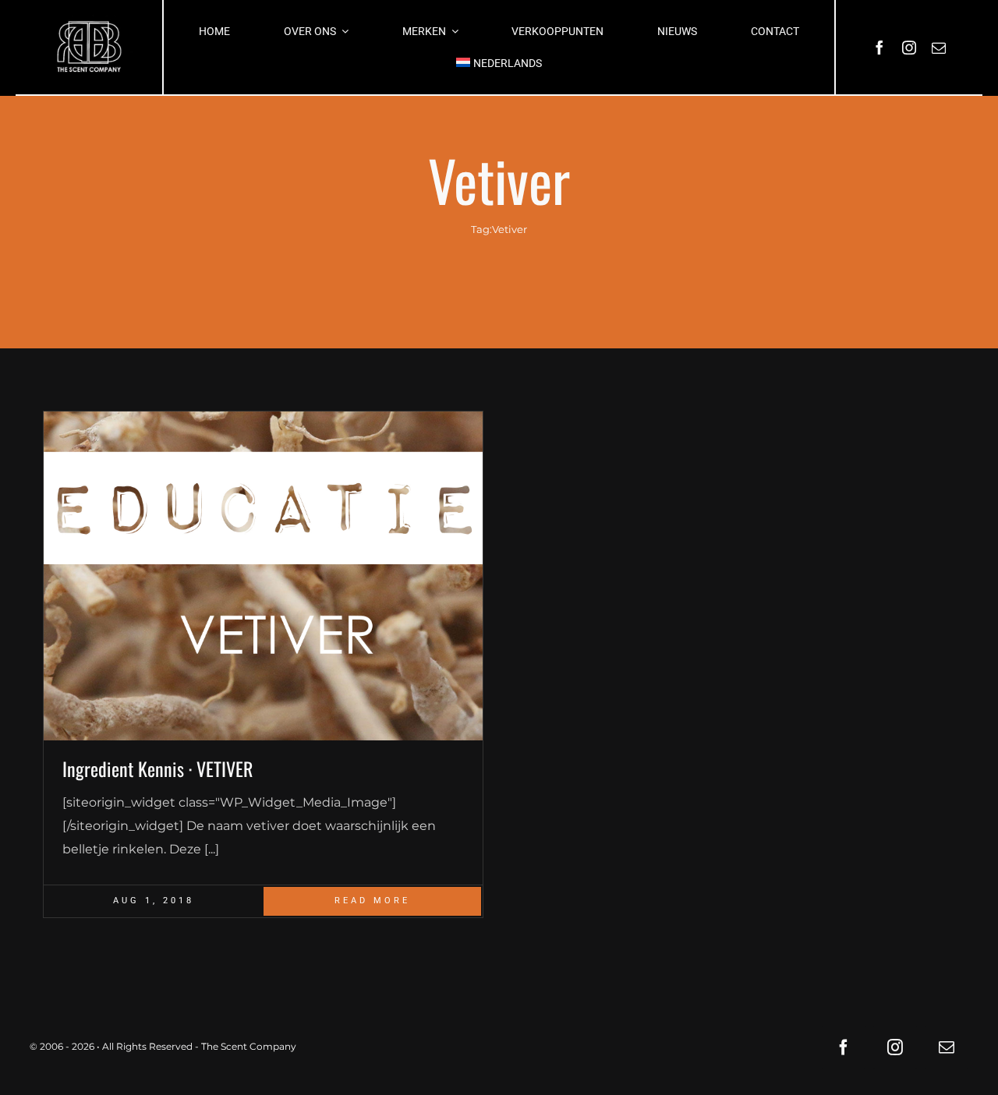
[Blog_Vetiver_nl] (263, 576)
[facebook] (879, 48)
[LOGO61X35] (89, 47)
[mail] (939, 48)
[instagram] (909, 48)
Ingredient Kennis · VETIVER (157, 768)
